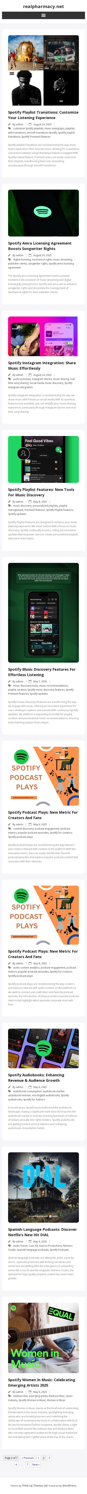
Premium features (34, 510)
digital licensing (22, 259)
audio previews (22, 379)
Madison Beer (57, 1396)
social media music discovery (46, 383)
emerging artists (38, 1396)
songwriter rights (38, 263)
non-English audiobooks (46, 1095)
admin (19, 124)
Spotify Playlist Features (59, 510)
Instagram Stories (42, 379)
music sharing (61, 379)
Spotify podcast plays (20, 837)
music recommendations (53, 685)
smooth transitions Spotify (42, 132)
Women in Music (56, 1400)
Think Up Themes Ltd (35, 1485)
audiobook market (53, 1091)
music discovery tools (25, 685)
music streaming (62, 259)
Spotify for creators (61, 832)
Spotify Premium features (35, 136)
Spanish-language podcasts (33, 1249)
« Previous (28, 1458)
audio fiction (20, 1245)
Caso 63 (33, 1245)
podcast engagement (47, 828)
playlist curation (17, 689)
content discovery (23, 828)
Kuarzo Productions (50, 1245)
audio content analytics (26, 967)
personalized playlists (45, 505)
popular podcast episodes (33, 832)
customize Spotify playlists (28, 128)
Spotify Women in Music (32, 1400)
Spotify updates (17, 514)
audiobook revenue (19, 1095)
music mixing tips (54, 128)
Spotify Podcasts (59, 1249)
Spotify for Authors (34, 1099)
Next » (35, 1464)
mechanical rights (42, 259)
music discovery (22, 505)
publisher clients (17, 263)
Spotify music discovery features (46, 689)
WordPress (69, 1485)
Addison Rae (20, 1396)
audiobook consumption (27, 1091)
